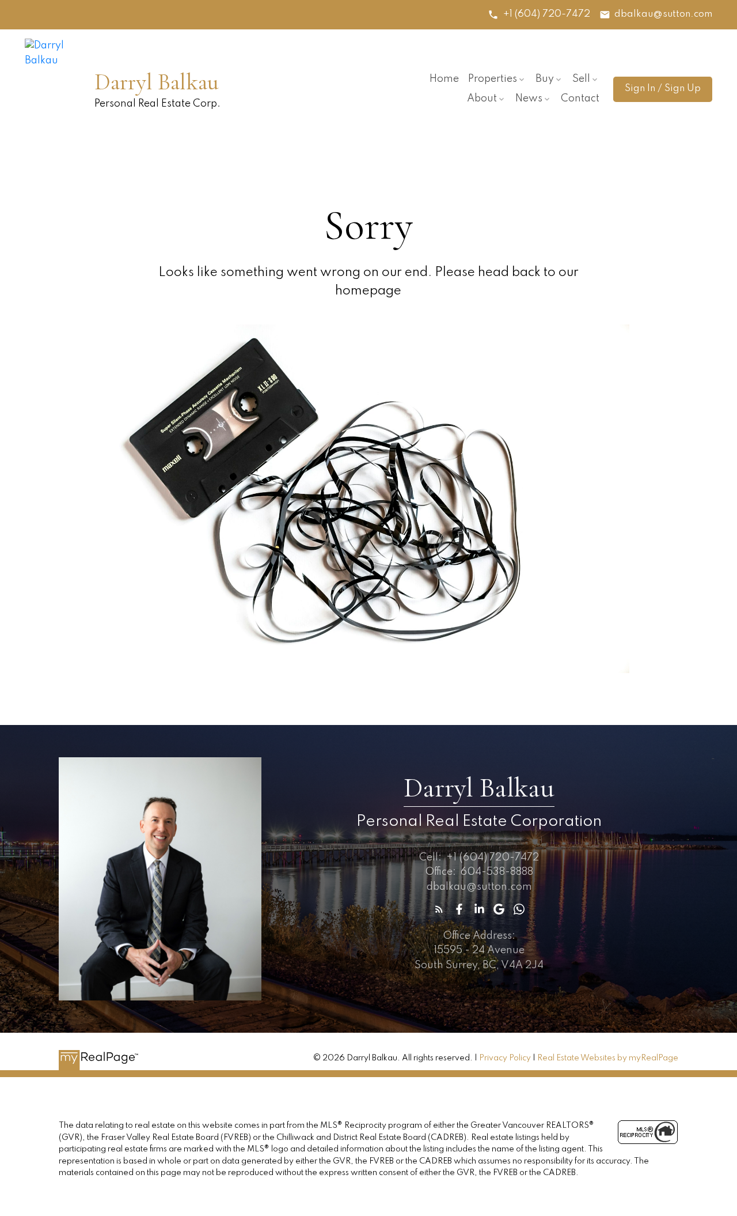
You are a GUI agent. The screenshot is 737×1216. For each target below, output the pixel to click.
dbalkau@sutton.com (663, 14)
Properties (492, 79)
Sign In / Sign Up (663, 88)
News (528, 98)
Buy (544, 79)
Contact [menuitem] (580, 98)
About (482, 98)
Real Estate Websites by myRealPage (607, 1058)
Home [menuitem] (444, 79)
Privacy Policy (505, 1058)
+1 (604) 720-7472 (546, 14)
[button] (539, 14)
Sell (581, 79)
